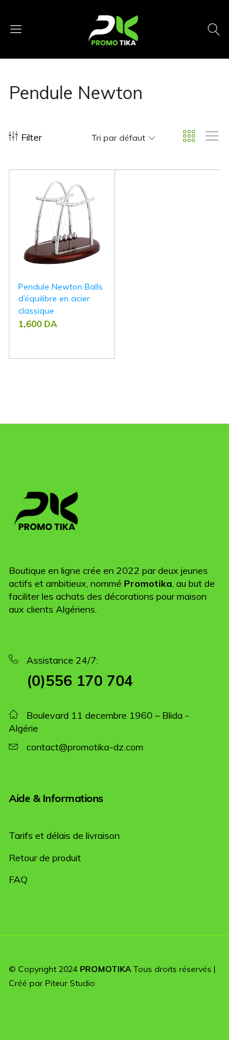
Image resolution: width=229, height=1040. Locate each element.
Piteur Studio (70, 983)
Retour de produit (45, 858)
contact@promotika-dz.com (84, 747)
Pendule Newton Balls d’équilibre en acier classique (60, 298)
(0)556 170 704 (79, 680)
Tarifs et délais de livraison (64, 835)
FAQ (18, 879)
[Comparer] (100, 209)
